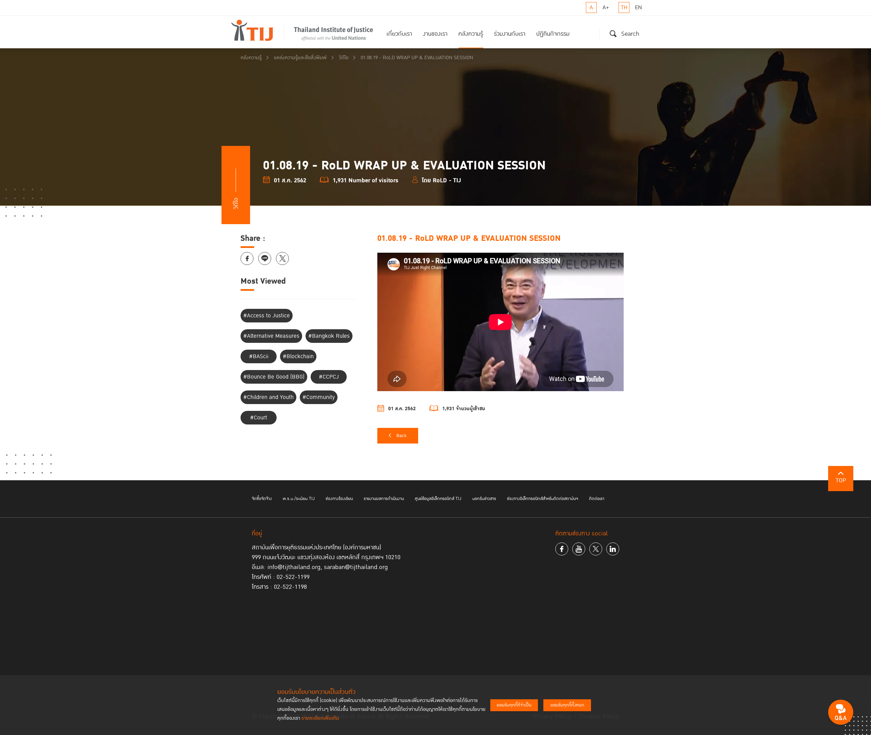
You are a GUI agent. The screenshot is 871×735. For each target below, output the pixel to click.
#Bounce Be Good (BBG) (274, 376)
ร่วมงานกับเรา (509, 33)
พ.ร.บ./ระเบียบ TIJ (299, 498)
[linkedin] (612, 548)
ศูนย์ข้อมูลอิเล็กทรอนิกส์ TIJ (438, 498)
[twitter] (595, 548)
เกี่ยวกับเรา (399, 33)
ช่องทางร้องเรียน (339, 498)
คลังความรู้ (470, 33)
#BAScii (258, 356)
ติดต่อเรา (596, 498)
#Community (318, 397)
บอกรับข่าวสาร (484, 498)
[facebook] (561, 548)
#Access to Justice (266, 315)
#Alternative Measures (271, 336)
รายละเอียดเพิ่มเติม (320, 718)
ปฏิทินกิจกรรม (553, 33)
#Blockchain (298, 356)
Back (401, 435)
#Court (258, 417)
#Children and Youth (268, 397)
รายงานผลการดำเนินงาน (384, 498)
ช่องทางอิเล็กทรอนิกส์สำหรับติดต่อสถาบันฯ (542, 498)
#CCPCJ (329, 376)
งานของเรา (435, 33)
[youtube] (578, 548)
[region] (503, 323)
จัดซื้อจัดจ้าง (262, 498)
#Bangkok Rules (329, 336)
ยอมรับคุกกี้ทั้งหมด (567, 705)
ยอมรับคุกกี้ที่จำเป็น (514, 705)
